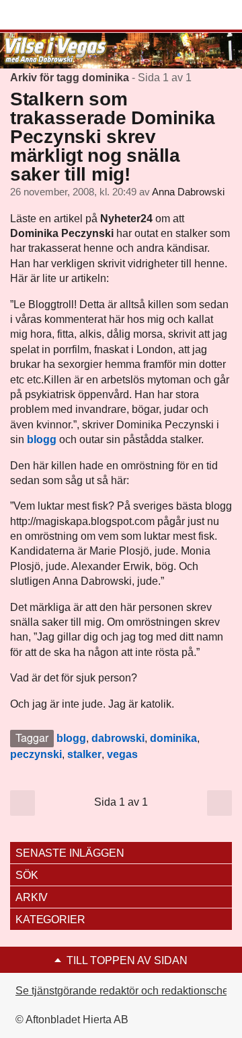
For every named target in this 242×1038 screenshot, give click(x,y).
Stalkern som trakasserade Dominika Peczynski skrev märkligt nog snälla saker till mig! (112, 137)
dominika (173, 738)
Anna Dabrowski (188, 192)
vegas (122, 754)
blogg (71, 738)
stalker (84, 754)
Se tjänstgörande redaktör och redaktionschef (123, 990)
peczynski (36, 754)
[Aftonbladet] (60, 15)
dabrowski (118, 738)
